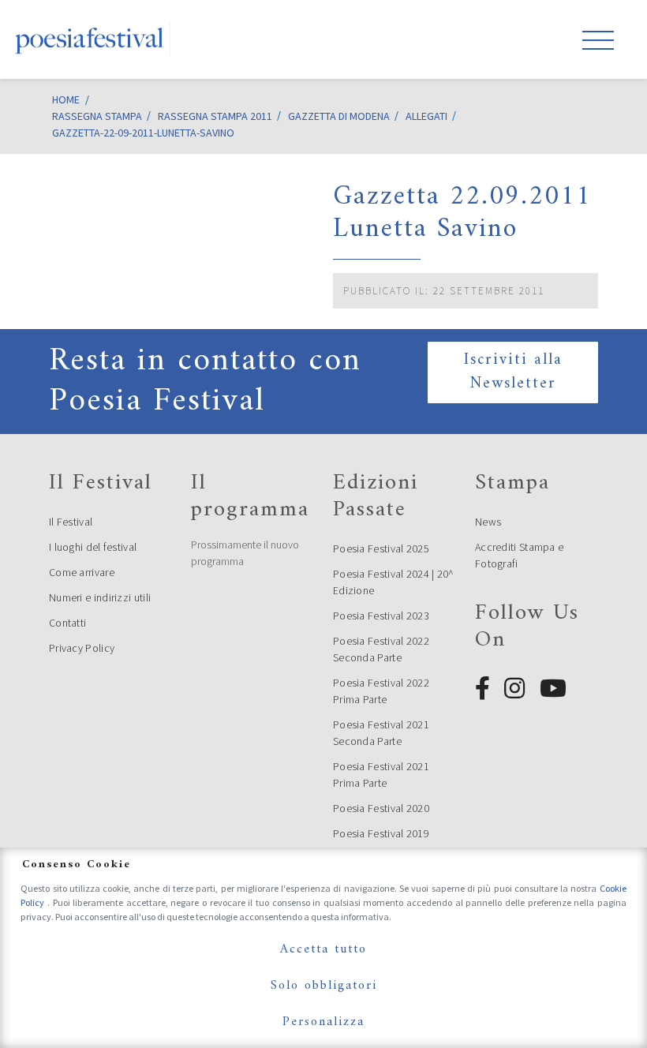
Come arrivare (81, 572)
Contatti (67, 623)
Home (66, 99)
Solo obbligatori (324, 986)
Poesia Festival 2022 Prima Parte (381, 691)
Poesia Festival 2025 (381, 548)
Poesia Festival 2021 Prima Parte (381, 774)
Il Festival (70, 522)
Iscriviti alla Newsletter (513, 372)
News (488, 522)
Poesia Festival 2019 (381, 833)
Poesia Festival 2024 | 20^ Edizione (393, 582)
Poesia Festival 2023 (381, 615)
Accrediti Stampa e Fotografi (519, 555)
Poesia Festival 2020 (381, 808)
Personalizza (323, 1022)
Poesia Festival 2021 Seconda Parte (381, 732)
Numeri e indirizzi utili (100, 597)
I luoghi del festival (93, 547)
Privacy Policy (81, 648)
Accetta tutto (323, 949)
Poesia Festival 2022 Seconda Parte (381, 649)
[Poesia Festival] (89, 39)
